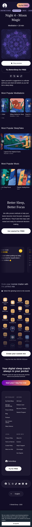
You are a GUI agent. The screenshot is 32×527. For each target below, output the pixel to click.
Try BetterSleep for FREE (16, 70)
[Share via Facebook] (11, 76)
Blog (6, 413)
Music (24, 10)
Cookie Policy (9, 445)
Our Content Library (8, 421)
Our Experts (20, 453)
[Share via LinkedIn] (17, 76)
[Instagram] (12, 484)
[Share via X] (14, 76)
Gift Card (19, 401)
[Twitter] (9, 484)
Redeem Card (20, 404)
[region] (16, 518)
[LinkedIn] (23, 484)
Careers (19, 441)
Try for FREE (23, 5)
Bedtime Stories (6, 10)
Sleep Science (9, 426)
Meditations (16, 10)
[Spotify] (26, 484)
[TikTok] (16, 484)
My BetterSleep (9, 401)
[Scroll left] (2, 106)
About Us (19, 438)
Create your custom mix (16, 354)
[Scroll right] (29, 106)
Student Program (21, 412)
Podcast (7, 417)
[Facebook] (6, 484)
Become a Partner (21, 408)
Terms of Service (9, 441)
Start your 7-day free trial (16, 383)
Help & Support (21, 445)
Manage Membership (8, 405)
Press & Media (9, 410)
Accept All (16, 523)
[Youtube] (19, 484)
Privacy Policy (9, 438)
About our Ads (9, 449)
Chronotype (20, 449)
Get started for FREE (16, 231)
